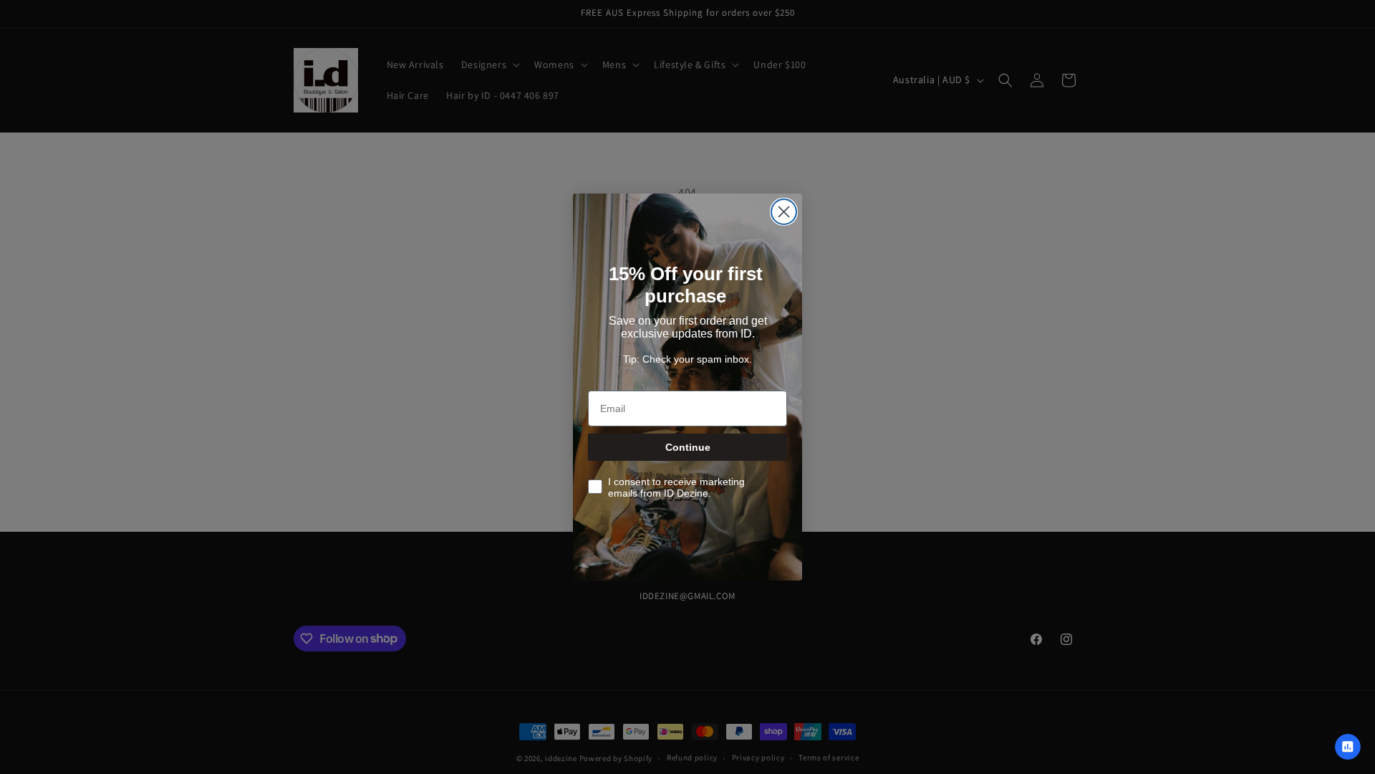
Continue (687, 447)
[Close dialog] (783, 211)
